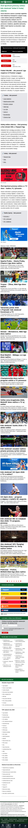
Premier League (8, 104)
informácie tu (21, 805)
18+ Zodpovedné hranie (19, 820)
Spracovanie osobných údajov (8, 820)
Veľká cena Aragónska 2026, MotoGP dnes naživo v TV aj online (13, 402)
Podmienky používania (22, 819)
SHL (5, 159)
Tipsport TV (6, 55)
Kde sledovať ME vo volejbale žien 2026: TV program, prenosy (13, 521)
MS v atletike (5, 755)
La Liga (6, 109)
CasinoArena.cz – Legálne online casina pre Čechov (19, 657)
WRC (4, 751)
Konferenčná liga (6, 717)
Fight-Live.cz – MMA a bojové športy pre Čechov (19, 666)
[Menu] (26, 2)
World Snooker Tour (6, 740)
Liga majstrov (7, 99)
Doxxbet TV (5, 65)
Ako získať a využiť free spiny (8, 793)
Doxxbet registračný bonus (8, 776)
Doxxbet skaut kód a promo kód (9, 778)
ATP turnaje (5, 727)
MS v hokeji (5, 734)
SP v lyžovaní (7, 219)
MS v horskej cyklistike (7, 700)
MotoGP (4, 738)
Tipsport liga (7, 157)
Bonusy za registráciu (7, 791)
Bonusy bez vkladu (6, 789)
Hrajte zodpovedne (8, 804)
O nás (2, 819)
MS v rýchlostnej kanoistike (8, 704)
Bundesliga (7, 114)
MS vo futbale (5, 759)
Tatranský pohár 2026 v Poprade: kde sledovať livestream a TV (11, 310)
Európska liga (5, 714)
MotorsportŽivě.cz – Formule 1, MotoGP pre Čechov (19, 671)
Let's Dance (5, 753)
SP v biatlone (7, 221)
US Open (4, 702)
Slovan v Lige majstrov (7, 687)
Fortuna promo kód (6, 774)
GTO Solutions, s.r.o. (5, 822)
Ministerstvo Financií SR (12, 814)
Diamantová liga (6, 723)
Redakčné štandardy (13, 819)
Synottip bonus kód (6, 782)
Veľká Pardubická (6, 736)
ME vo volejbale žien (7, 694)
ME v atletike (5, 757)
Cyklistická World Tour (7, 749)
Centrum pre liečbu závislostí (21, 816)
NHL (5, 162)
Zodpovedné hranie (11, 816)
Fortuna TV (5, 60)
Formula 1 (6, 216)
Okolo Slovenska (6, 747)
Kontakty (6, 819)
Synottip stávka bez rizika (7, 780)
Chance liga (7, 117)
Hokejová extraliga (6, 732)
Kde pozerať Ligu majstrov (8, 692)
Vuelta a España (6, 690)
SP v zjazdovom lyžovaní (7, 721)
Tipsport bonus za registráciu (8, 767)
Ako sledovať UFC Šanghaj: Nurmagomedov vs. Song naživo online (12, 546)
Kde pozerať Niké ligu (7, 698)
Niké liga (6, 107)
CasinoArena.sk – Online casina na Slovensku (18, 645)
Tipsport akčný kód (6, 769)
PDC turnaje (5, 742)
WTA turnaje (5, 729)
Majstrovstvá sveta (9, 101)
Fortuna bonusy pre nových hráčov (9, 772)
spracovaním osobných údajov (15, 628)
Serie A (6, 112)
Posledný (21, 581)
